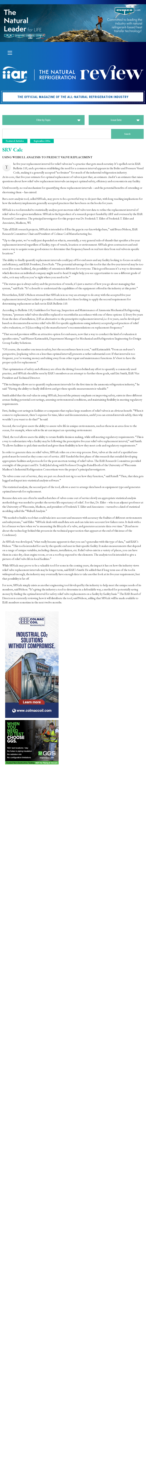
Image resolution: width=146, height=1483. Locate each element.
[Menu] (10, 53)
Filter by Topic (43, 120)
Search (127, 134)
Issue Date (116, 120)
